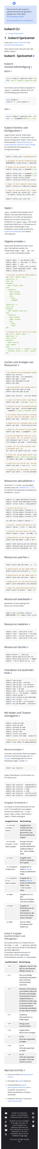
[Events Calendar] (33, 1125)
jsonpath (28, 869)
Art (26, 761)
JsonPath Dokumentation (14, 45)
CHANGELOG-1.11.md (26, 487)
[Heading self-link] (33, 56)
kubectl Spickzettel (16, 33)
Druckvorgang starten (15, 16)
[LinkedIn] (6, 1125)
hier (25, 957)
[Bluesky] (6, 1130)
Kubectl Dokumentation (13, 231)
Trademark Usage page (19, 1136)
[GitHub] (33, 1117)
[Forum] (6, 1117)
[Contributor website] (33, 1113)
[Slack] (33, 1121)
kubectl (20, 1081)
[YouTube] (6, 1113)
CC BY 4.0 (25, 1117)
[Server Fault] (5, 1121)
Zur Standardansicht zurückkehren (20, 20)
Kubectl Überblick (19, 42)
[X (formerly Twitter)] (6, 1134)
